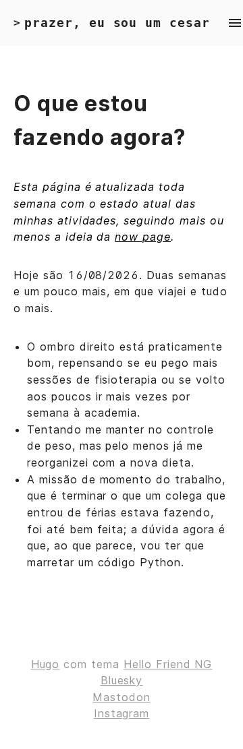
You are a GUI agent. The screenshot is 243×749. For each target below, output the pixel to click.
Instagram (122, 713)
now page (143, 236)
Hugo (45, 664)
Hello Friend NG (168, 664)
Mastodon (121, 697)
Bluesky (122, 680)
